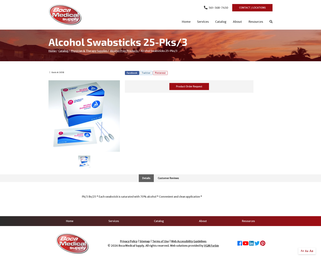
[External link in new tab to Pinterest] (262, 244)
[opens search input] (269, 22)
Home (186, 22)
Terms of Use (160, 241)
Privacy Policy (128, 241)
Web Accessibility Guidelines (188, 241)
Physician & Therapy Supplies (89, 51)
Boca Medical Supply (131, 245)
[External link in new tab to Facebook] (239, 244)
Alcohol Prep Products (124, 51)
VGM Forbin (211, 245)
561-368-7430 (218, 7)
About (237, 22)
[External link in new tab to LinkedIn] (251, 244)
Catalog (221, 22)
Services (203, 22)
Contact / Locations (252, 7)
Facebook (132, 72)
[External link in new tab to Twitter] (257, 244)
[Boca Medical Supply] (65, 15)
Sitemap (145, 241)
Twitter (146, 72)
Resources (255, 22)
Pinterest (160, 72)
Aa (302, 250)
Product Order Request (189, 86)
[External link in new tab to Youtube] (246, 244)
